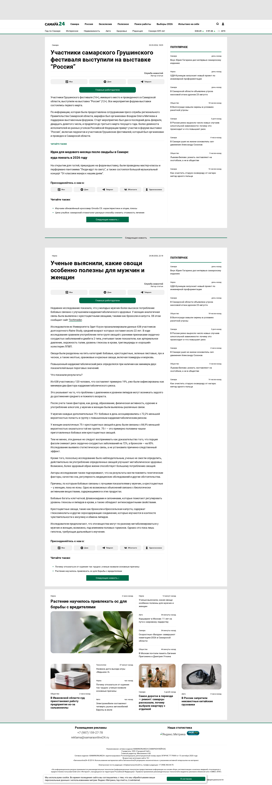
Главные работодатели (107, 89)
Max (71, 82)
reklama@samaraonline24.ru (90, 737)
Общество (174, 103)
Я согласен (186, 778)
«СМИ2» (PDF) (215, 772)
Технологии (101, 665)
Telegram (147, 82)
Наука (172, 72)
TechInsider (75, 319)
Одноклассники (155, 189)
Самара (55, 45)
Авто (141, 615)
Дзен (109, 82)
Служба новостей (153, 73)
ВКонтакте (132, 189)
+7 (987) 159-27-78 (90, 732)
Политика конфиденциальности (209, 780)
